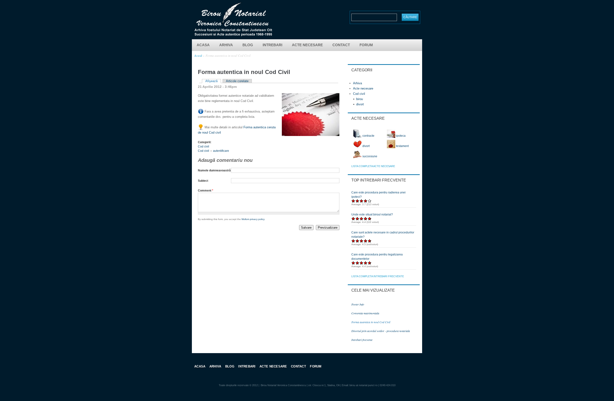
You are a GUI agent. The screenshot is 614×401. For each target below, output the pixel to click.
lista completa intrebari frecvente (377, 276)
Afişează (213, 81)
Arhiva (226, 45)
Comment (205, 190)
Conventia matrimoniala (365, 313)
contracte (368, 135)
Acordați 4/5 (366, 201)
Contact (341, 45)
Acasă (198, 55)
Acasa (203, 45)
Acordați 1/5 (353, 201)
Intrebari (272, 45)
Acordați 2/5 (357, 201)
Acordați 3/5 (362, 201)
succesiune (369, 156)
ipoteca (400, 135)
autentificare (221, 150)
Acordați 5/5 (370, 201)
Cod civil (203, 146)
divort (360, 104)
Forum (366, 45)
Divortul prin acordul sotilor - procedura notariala (380, 331)
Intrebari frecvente (361, 340)
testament (402, 146)
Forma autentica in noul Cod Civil (228, 55)
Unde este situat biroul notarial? (372, 214)
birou (359, 99)
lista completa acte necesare (373, 166)
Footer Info (357, 304)
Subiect (203, 180)
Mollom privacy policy (253, 219)
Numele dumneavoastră (214, 170)
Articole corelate (237, 81)
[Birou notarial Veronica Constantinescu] (233, 34)
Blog (247, 45)
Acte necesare (307, 45)
